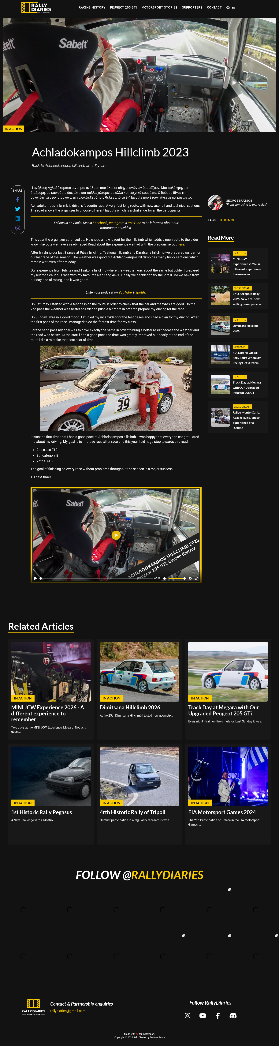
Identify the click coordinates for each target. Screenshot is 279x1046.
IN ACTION (13, 129)
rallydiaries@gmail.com (68, 1011)
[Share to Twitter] (17, 209)
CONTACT (214, 7)
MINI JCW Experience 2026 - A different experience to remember (247, 266)
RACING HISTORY (92, 7)
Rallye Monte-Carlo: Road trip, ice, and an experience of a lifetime (246, 420)
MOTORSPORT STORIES (159, 7)
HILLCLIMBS (226, 220)
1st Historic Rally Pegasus (41, 812)
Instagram (116, 223)
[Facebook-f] (217, 1012)
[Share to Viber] (17, 228)
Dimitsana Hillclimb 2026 (246, 328)
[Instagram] (187, 1012)
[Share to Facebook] (17, 199)
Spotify (140, 292)
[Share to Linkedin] (17, 218)
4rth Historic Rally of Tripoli (133, 812)
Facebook (100, 223)
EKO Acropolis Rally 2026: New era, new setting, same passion (247, 299)
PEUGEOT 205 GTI (123, 7)
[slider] (96, 578)
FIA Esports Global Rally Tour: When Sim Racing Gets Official (247, 358)
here (180, 244)
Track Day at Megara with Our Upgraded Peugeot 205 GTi (247, 387)
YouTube (134, 223)
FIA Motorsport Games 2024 (222, 812)
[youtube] (202, 1012)
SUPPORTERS (192, 7)
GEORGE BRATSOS (239, 200)
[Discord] (233, 1012)
